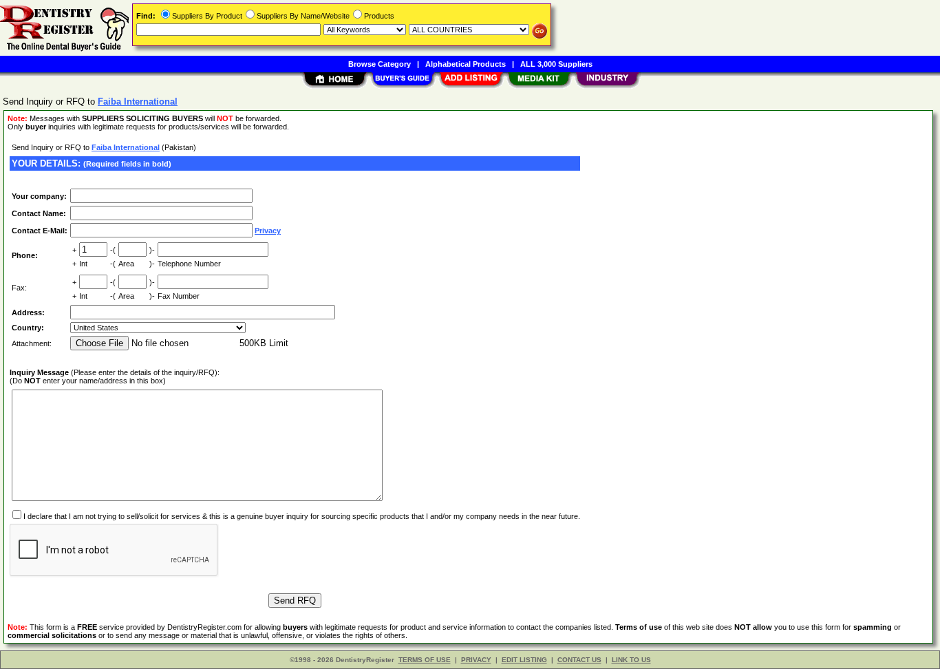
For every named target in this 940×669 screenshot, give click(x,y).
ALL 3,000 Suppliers (556, 64)
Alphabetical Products (465, 64)
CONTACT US (579, 659)
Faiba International (126, 147)
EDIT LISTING (524, 659)
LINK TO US (631, 659)
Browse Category (379, 64)
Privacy (268, 230)
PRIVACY (476, 659)
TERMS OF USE (424, 659)
